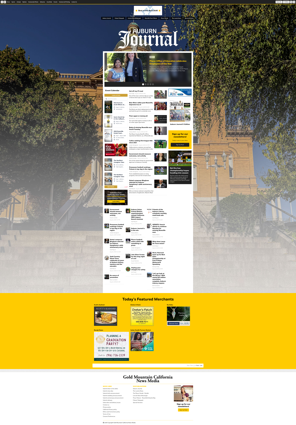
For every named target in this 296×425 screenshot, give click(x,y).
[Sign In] (294, 2)
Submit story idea (108, 391)
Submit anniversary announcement (113, 398)
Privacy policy (107, 407)
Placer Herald (164, 18)
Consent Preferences (109, 416)
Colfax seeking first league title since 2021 (141, 142)
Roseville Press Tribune (151, 18)
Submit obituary (107, 400)
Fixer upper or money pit (138, 116)
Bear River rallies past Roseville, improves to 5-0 (141, 104)
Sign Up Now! (180, 145)
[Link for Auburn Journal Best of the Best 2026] (180, 93)
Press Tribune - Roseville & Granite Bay (144, 398)
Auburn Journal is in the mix (138, 229)
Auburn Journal (107, 18)
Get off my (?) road (136, 91)
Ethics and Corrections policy (111, 412)
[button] (143, 84)
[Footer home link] (148, 379)
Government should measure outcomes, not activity (140, 155)
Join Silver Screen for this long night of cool (138, 257)
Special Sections (189, 18)
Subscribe (279, 2)
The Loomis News (176, 18)
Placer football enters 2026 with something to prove (137, 242)
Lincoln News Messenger (134, 18)
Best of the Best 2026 (148, 10)
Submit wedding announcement (112, 395)
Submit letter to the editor (110, 388)
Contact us (106, 405)
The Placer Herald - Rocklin (141, 393)
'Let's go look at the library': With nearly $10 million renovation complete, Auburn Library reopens (159, 278)
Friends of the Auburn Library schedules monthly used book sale (159, 212)
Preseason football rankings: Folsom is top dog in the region (140, 168)
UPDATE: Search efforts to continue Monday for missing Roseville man (159, 228)
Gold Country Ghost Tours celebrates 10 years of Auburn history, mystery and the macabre (117, 261)
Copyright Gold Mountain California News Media (120, 422)
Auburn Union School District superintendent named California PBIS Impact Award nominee (137, 214)
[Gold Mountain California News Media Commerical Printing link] (116, 198)
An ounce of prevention (114, 276)
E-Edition (286, 2)
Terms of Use (106, 414)
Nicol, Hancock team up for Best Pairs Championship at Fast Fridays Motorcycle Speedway (158, 258)
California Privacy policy (110, 409)
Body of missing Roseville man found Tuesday (140, 128)
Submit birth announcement (111, 393)
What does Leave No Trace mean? (158, 242)
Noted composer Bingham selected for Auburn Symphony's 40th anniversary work (140, 183)
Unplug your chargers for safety (138, 269)
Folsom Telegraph (119, 18)
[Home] (5, 2)
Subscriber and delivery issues (111, 402)
